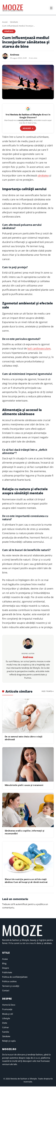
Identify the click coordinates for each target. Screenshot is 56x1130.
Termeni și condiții (10, 986)
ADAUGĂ (28, 128)
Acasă (4, 22)
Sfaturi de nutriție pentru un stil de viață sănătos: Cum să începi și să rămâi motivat (26, 880)
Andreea (14, 54)
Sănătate (14, 22)
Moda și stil (7, 1013)
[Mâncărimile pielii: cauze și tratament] (28, 764)
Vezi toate (47, 691)
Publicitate (7, 972)
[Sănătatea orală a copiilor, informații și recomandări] (28, 810)
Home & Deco (8, 1004)
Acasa (5, 959)
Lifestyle (6, 1018)
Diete (4, 1022)
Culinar (5, 1027)
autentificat (21, 904)
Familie (5, 1031)
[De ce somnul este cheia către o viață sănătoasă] (28, 716)
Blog (4, 963)
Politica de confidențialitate (14, 976)
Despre (5, 968)
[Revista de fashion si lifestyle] (13, 8)
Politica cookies (9, 981)
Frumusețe (7, 1009)
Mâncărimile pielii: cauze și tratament (24, 785)
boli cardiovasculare (39, 348)
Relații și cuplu (9, 1040)
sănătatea (43, 175)
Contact (5, 990)
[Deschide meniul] (51, 8)
